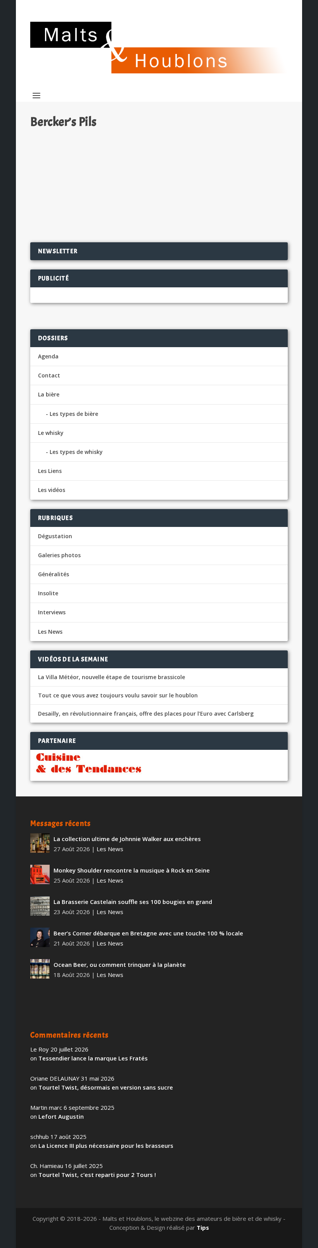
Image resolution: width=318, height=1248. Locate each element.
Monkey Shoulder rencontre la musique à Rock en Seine (132, 870)
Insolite (48, 593)
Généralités (53, 574)
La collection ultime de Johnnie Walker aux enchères (127, 839)
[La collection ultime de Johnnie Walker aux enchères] (40, 843)
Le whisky (51, 432)
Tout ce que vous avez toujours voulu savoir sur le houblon (118, 695)
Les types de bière (74, 413)
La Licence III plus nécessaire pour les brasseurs (105, 1145)
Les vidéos (51, 490)
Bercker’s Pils (59, 144)
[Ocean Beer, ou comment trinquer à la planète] (40, 969)
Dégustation (128, 157)
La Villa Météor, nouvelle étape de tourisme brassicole (111, 677)
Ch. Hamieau (61, 157)
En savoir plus (248, 211)
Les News (50, 631)
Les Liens (50, 471)
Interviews (52, 612)
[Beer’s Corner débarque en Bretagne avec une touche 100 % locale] (40, 937)
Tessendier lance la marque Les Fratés (93, 1058)
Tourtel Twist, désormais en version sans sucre (105, 1087)
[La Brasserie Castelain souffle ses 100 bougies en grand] (40, 906)
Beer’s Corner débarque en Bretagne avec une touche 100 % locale (148, 933)
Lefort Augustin (61, 1116)
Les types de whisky (76, 451)
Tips (203, 1227)
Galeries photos (59, 555)
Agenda (48, 356)
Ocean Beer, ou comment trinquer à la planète (120, 964)
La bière (48, 394)
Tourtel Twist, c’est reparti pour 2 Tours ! (97, 1174)
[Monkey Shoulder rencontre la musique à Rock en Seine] (40, 874)
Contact (49, 375)
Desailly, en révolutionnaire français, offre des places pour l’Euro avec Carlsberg (146, 713)
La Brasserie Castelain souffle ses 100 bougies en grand (133, 902)
